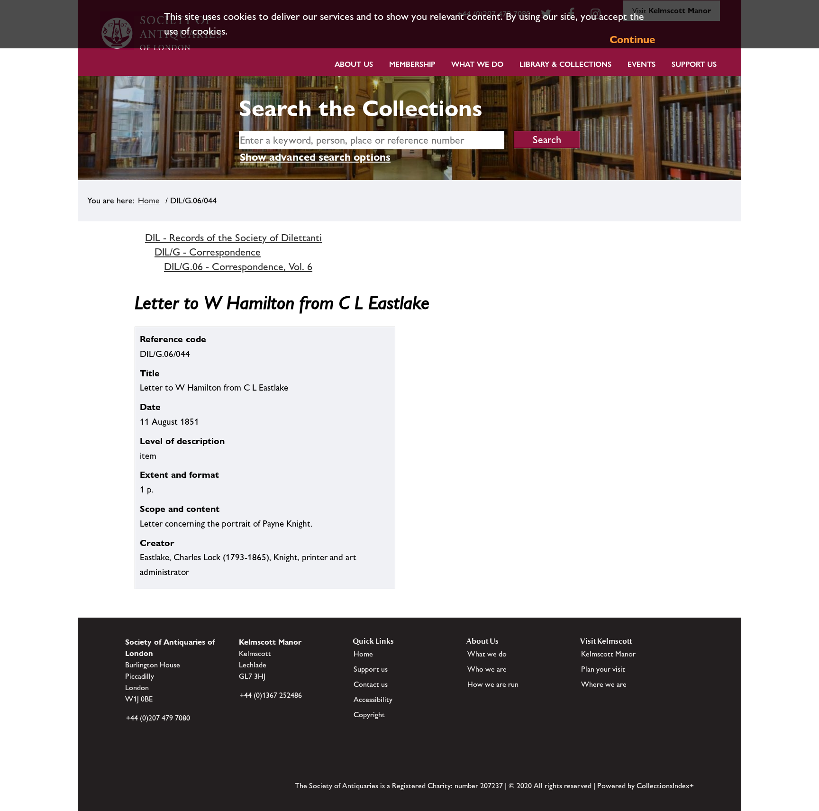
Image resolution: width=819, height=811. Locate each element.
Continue (632, 40)
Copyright (369, 714)
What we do (477, 64)
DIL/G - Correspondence (208, 252)
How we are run (493, 684)
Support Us (694, 64)
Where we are (604, 684)
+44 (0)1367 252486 (271, 695)
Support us (371, 669)
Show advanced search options (315, 157)
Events (641, 64)
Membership (412, 64)
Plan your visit (603, 669)
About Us (354, 64)
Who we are (487, 669)
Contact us (371, 684)
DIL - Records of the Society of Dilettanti (233, 238)
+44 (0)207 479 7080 (158, 717)
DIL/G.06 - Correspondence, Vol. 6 (238, 267)
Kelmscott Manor (608, 653)
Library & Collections (565, 64)
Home (149, 200)
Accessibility (373, 699)
